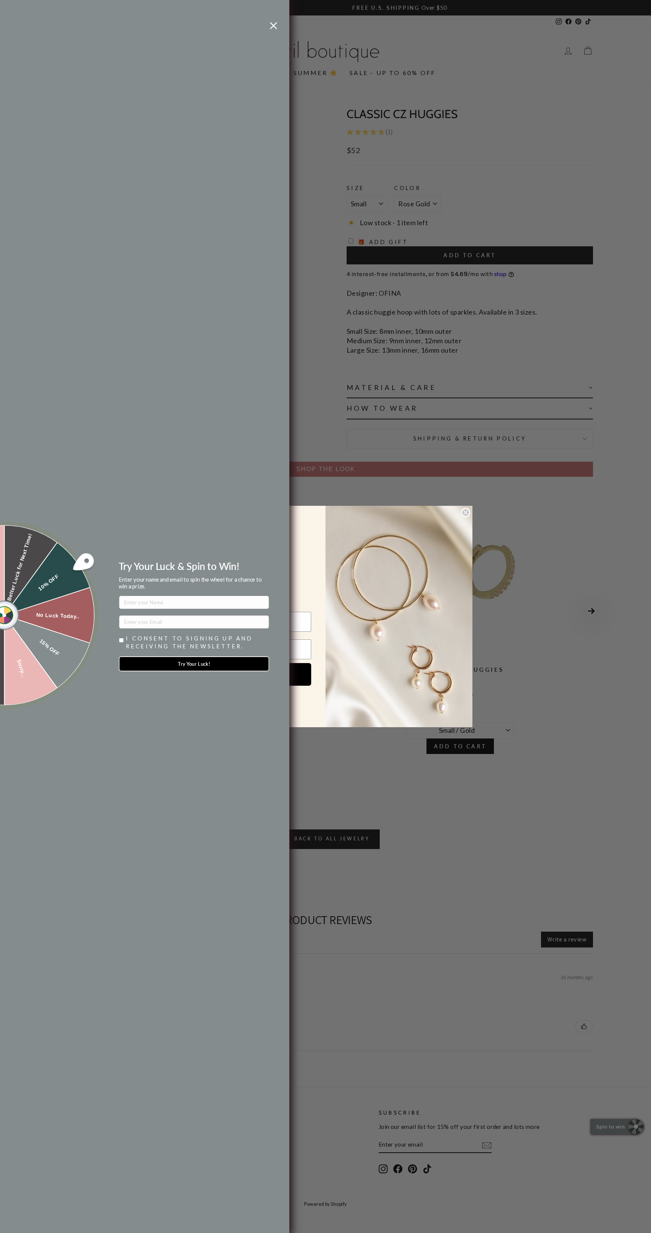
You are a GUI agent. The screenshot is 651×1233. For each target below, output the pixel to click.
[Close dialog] (465, 512)
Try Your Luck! (194, 664)
